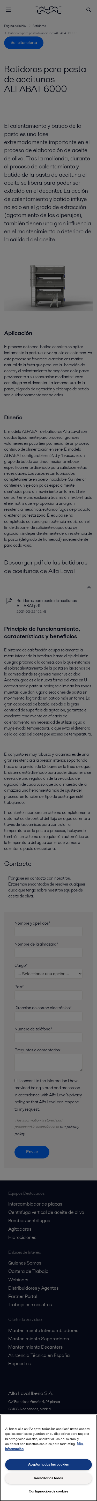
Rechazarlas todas (48, 1478)
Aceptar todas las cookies (48, 1464)
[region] (48, 1457)
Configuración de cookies (48, 1491)
